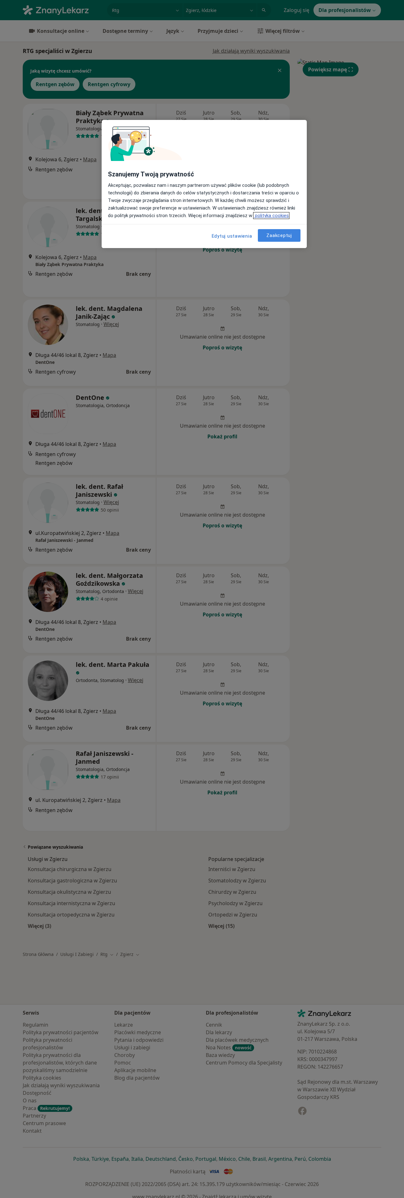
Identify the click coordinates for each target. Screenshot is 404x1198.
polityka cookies (271, 215)
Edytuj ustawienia (232, 236)
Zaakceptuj (279, 235)
